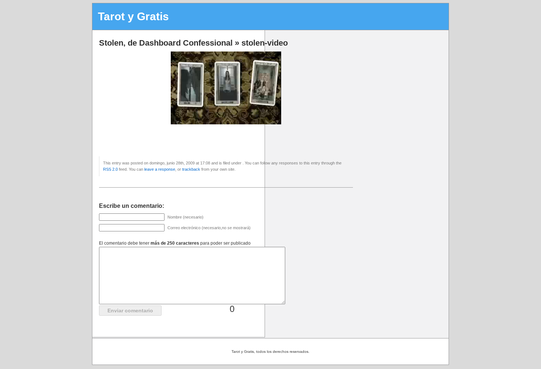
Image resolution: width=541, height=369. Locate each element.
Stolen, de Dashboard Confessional (166, 42)
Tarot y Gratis (133, 16)
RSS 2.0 (110, 169)
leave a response (159, 169)
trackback (191, 169)
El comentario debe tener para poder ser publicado (175, 243)
